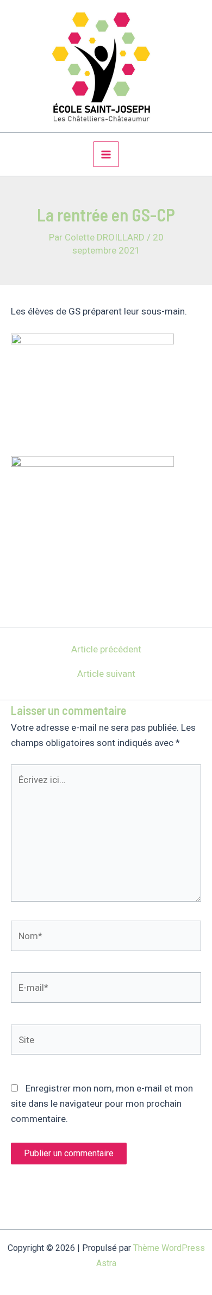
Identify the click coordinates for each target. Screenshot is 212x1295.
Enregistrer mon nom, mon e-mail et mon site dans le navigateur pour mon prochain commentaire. (102, 1103)
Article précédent (106, 649)
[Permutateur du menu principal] (106, 154)
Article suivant (106, 674)
